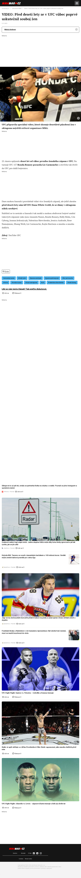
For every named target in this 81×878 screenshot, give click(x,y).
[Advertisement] (40, 49)
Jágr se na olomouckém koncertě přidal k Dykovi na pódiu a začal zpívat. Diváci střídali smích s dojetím (38, 619)
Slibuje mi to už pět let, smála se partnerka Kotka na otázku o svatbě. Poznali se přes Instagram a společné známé (39, 487)
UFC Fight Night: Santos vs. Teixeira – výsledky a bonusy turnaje (28, 693)
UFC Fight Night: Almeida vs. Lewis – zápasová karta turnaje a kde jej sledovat (33, 803)
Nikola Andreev (10, 29)
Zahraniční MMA (16, 8)
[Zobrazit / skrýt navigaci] (77, 3)
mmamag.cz (5, 8)
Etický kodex (28, 858)
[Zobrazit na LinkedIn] (37, 853)
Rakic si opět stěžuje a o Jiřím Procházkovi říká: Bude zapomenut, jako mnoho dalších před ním (39, 748)
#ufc (42, 282)
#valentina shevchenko (56, 282)
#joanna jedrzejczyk (52, 278)
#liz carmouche (67, 278)
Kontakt (23, 853)
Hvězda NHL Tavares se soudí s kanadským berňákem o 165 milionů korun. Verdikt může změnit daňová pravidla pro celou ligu (34, 556)
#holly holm (22, 278)
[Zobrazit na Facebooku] (34, 853)
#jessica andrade (35, 278)
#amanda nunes (8, 278)
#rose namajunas (31, 282)
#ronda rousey (17, 282)
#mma (5, 282)
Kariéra (15, 853)
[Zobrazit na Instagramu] (41, 853)
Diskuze (17, 293)
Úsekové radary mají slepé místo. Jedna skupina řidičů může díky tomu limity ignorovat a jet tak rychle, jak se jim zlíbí (38, 543)
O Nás (30, 853)
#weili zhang (72, 282)
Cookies (21, 858)
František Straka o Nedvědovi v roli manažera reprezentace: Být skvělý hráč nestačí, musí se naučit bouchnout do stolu (34, 632)
